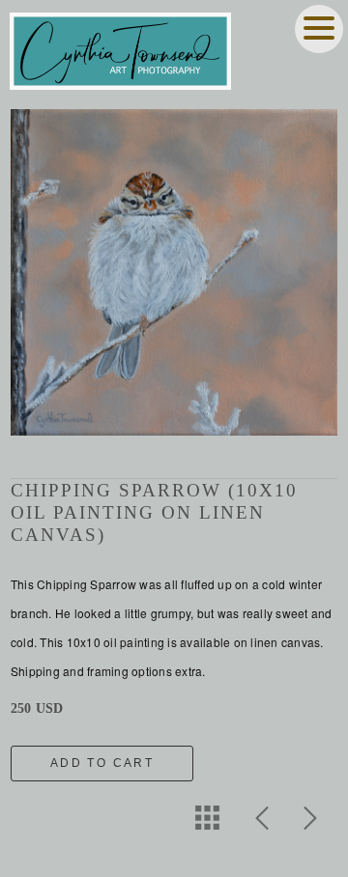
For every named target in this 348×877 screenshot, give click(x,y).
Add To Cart (102, 763)
